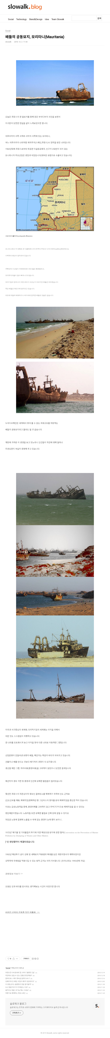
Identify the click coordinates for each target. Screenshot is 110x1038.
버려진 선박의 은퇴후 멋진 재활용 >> (22, 912)
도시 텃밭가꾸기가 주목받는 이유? (16, 987)
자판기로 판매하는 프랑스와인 (15, 993)
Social (11, 19)
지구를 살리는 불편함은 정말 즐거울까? (18, 984)
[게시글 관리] (17, 959)
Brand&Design (35, 19)
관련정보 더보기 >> (14, 874)
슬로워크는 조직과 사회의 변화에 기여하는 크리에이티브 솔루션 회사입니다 (39, 1007)
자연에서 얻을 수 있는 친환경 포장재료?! (18, 975)
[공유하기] (13, 959)
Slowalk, (50, 1033)
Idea (47, 19)
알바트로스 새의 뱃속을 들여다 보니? (17, 978)
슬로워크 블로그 (18, 1003)
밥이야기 (47, 949)
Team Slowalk (58, 19)
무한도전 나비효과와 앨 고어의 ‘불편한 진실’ (20, 973)
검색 (99, 18)
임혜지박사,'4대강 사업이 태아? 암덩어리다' (19, 981)
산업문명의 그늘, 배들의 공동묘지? (23, 949)
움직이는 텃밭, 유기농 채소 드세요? (17, 990)
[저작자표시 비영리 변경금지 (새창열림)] (35, 959)
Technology (21, 19)
